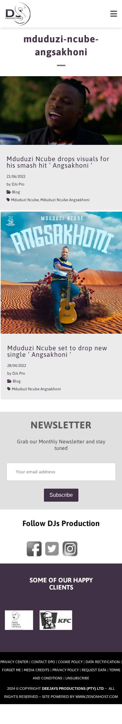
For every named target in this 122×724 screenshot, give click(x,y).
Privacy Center (14, 662)
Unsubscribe (77, 678)
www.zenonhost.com (96, 697)
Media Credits (36, 670)
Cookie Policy (70, 662)
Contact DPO (43, 662)
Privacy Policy (65, 670)
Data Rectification (103, 662)
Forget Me (11, 670)
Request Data (94, 670)
